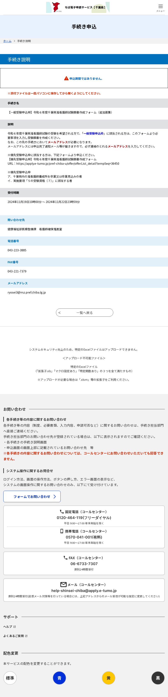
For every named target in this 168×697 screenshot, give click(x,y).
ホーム (7, 41)
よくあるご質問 (13, 636)
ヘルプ (7, 626)
